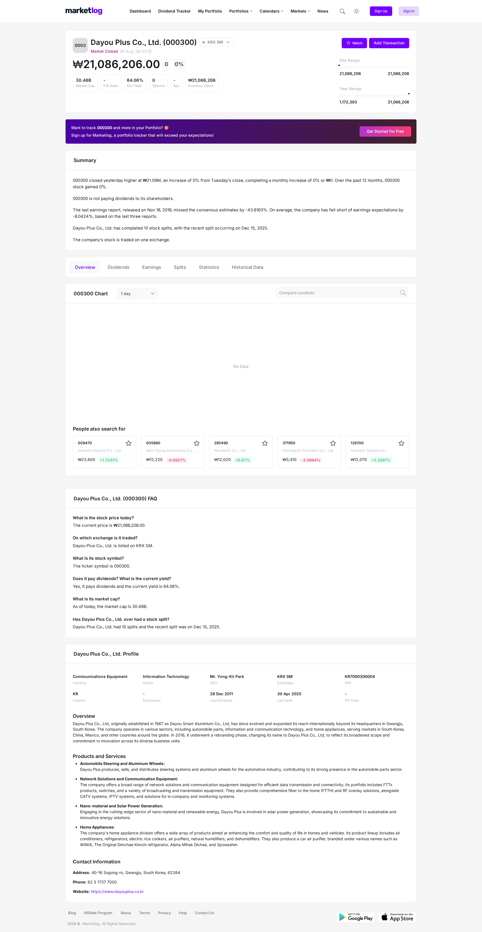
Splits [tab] (180, 267)
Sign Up (381, 11)
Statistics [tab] (209, 267)
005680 (153, 443)
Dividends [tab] (118, 267)
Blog (72, 913)
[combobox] (138, 294)
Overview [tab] (85, 267)
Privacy (164, 913)
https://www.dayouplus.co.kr (117, 891)
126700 (357, 443)
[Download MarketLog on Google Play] (355, 917)
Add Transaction (389, 42)
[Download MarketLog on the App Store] (396, 917)
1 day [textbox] (126, 293)
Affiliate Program (98, 913)
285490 (221, 443)
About (125, 913)
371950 (289, 443)
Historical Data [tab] (247, 267)
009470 (85, 443)
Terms (144, 913)
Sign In (408, 11)
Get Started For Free (385, 131)
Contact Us (204, 913)
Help (183, 913)
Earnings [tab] (151, 267)
